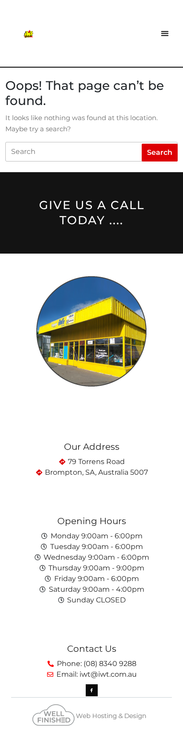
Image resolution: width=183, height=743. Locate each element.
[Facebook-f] (92, 690)
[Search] (91, 152)
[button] (165, 34)
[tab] (160, 153)
